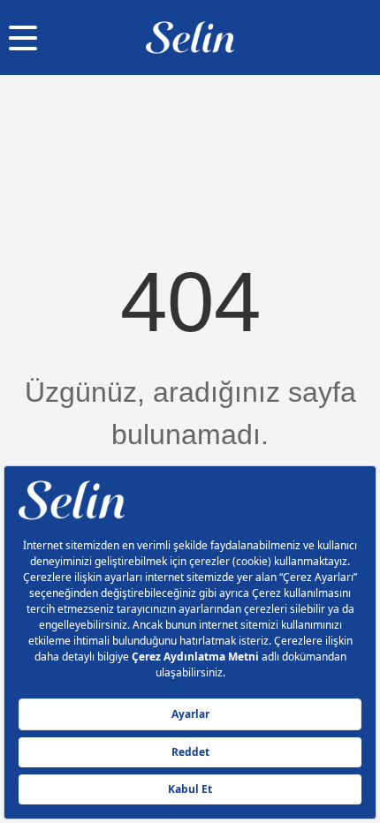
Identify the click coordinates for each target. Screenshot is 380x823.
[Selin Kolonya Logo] (190, 37)
